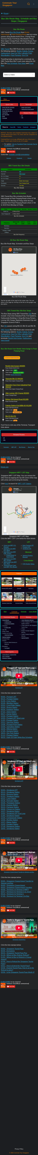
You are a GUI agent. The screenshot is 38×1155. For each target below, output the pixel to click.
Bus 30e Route (15, 32)
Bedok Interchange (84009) (15, 366)
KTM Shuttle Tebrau (28, 564)
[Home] (2, 13)
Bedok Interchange (26, 107)
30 (22, 115)
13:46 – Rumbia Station (9, 820)
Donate (30, 158)
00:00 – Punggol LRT (8, 697)
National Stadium (6, 637)
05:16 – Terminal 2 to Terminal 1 (12, 894)
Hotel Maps (5, 112)
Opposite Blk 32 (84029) (14, 379)
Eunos (30, 51)
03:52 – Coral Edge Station (10, 705)
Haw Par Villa (16, 53)
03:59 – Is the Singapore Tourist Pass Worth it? (17, 972)
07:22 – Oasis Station (8, 712)
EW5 (15, 370)
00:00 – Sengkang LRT (9, 790)
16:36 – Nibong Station (9, 729)
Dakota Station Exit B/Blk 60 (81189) (18, 405)
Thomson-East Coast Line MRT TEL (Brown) (10, 566)
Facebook (25, 127)
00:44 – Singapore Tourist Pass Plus (14, 953)
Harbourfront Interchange (27, 109)
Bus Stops (22, 63)
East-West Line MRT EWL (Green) (10, 552)
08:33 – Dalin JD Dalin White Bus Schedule (16, 737)
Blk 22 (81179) (10, 416)
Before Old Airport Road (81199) (16, 399)
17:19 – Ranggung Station (10, 826)
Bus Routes (22, 447)
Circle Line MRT (17, 412)
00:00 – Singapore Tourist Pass (12, 949)
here (6, 484)
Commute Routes (19, 603)
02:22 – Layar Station (8, 798)
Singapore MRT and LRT (7, 588)
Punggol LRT (26, 547)
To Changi (6, 648)
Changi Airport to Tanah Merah (11, 556)
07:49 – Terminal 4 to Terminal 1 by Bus (15, 896)
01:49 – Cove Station (8, 701)
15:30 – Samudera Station (10, 727)
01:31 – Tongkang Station (10, 796)
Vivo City (25, 55)
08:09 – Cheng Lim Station (10, 809)
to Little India (7, 627)
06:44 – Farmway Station (10, 807)
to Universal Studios (9, 623)
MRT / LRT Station (24, 484)
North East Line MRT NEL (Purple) (10, 559)
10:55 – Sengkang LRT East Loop (13, 813)
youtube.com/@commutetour (19, 154)
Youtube (8, 158)
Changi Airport (5, 620)
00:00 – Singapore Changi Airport (13, 885)
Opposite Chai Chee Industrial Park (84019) (18, 386)
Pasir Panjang (16, 55)
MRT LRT (13, 447)
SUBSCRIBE (5, 88)
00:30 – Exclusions (8, 951)
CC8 (15, 410)
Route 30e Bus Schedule (8, 107)
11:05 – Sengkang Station (10, 816)
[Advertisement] (19, 1014)
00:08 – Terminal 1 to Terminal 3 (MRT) (15, 890)
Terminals (4, 118)
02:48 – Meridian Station (9, 703)
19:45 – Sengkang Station (10, 828)
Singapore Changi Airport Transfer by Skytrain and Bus (19, 872)
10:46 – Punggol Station (9, 716)
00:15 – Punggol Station (9, 699)
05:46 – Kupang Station (9, 805)
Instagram (33, 127)
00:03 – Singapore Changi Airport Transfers (16, 887)
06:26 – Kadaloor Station (10, 709)
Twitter (19, 127)
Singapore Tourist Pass (7, 603)
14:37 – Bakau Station (9, 822)
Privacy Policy (19, 1149)
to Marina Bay (7, 621)
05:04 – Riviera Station (9, 707)
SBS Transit (5, 49)
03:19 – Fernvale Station (10, 801)
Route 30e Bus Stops (7, 111)
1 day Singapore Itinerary (27, 620)
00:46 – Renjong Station (9, 794)
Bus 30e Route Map (7, 109)
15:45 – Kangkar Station (9, 824)
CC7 (15, 420)
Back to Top (31, 447)
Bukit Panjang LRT (28, 545)
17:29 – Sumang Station (9, 731)
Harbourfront (5, 53)
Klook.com (4, 467)
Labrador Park (26, 53)
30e (22, 117)
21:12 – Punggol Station (9, 735)
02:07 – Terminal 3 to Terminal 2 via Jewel (16, 892)
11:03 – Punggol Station (9, 720)
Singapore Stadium (6, 658)
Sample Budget (25, 637)
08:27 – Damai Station (9, 714)
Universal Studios (8, 635)
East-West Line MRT (18, 372)
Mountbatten (5, 55)
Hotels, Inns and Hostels (31, 603)
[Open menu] (34, 4)
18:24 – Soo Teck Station (10, 733)
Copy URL (13, 127)
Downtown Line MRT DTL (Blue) (10, 549)
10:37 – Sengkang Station (10, 811)
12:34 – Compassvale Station (11, 818)
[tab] (5, 99)
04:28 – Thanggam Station (10, 803)
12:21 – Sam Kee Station (10, 722)
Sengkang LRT (27, 548)
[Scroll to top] (35, 1147)
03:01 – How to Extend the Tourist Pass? (15, 966)
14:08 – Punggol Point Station (11, 724)
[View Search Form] (28, 4)
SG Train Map (5, 114)
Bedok (19, 51)
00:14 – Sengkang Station (10, 792)
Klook (3, 116)
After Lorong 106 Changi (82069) (17, 393)
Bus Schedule (12, 63)
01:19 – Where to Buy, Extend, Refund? (15, 955)
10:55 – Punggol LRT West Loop (12, 718)
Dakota (24, 51)
